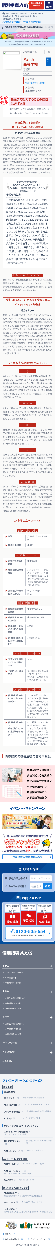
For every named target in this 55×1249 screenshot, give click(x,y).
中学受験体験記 (35, 787)
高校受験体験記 (35, 792)
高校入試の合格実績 (38, 775)
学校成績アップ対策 (13, 983)
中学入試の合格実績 (38, 770)
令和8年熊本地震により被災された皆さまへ (29, 28)
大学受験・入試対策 (13, 1029)
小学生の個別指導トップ (14, 972)
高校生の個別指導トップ (14, 1023)
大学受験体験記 (35, 797)
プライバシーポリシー (38, 1239)
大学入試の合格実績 (38, 781)
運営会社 (8, 1234)
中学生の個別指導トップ (14, 998)
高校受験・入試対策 (13, 1003)
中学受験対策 (10, 977)
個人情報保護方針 (12, 1239)
